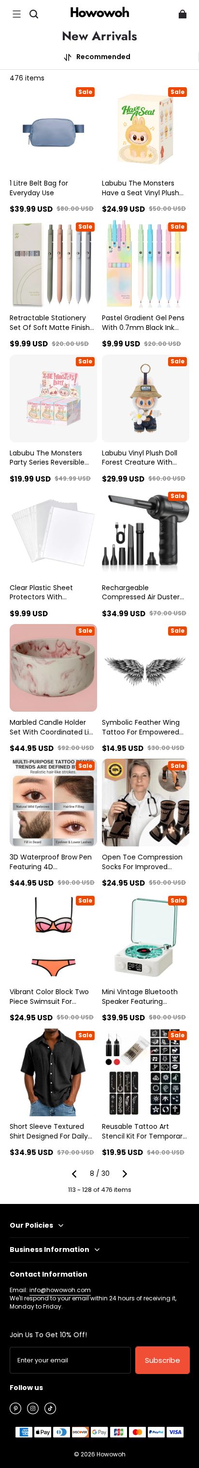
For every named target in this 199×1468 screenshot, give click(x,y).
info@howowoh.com (60, 1290)
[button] (16, 14)
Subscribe (162, 1360)
